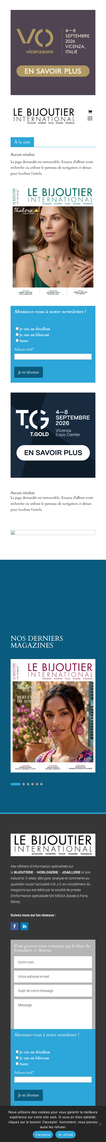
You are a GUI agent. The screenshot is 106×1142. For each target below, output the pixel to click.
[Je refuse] (99, 1123)
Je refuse (65, 1135)
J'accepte (43, 1135)
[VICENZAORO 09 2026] (53, 94)
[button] (15, 784)
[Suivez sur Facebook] (14, 926)
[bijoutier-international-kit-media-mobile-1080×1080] (53, 533)
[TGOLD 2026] (53, 476)
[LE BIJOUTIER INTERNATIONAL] (53, 296)
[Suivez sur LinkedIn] (24, 926)
